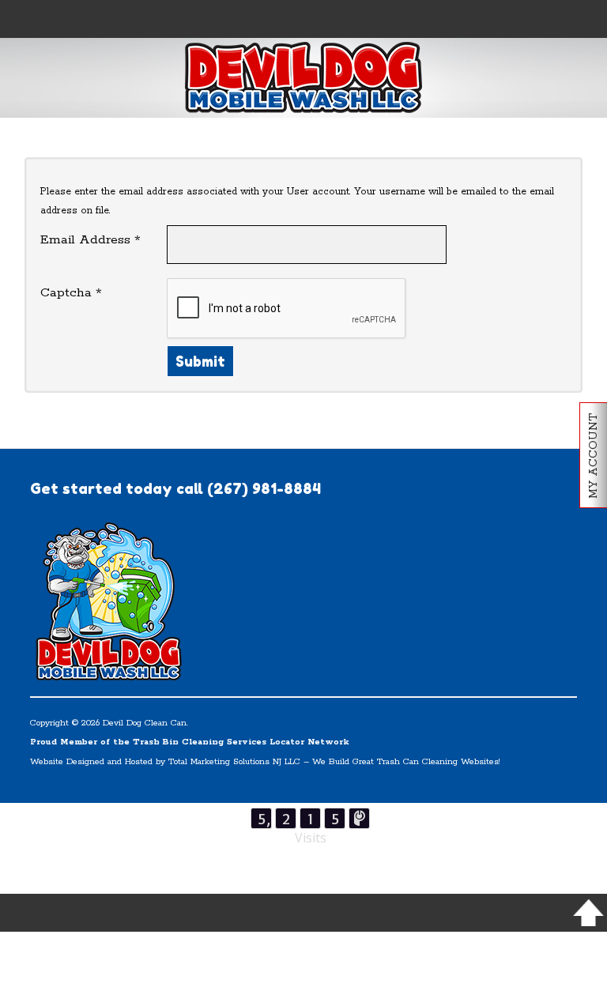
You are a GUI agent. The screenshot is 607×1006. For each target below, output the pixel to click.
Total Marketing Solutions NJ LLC (234, 761)
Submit (200, 361)
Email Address (90, 240)
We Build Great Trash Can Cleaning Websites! (406, 761)
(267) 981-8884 (264, 488)
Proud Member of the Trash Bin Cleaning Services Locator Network (189, 742)
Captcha (71, 293)
